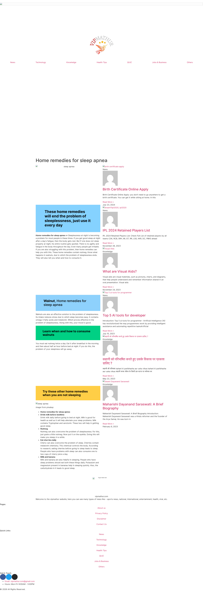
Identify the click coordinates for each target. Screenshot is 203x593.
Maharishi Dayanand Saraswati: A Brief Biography (133, 406)
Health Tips (102, 62)
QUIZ (129, 62)
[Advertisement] (101, 112)
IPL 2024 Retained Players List (126, 230)
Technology (41, 62)
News (12, 62)
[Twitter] (9, 577)
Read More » (108, 202)
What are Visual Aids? (120, 271)
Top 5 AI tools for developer (124, 315)
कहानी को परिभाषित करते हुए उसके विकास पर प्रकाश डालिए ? (133, 361)
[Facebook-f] (3, 577)
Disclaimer (101, 519)
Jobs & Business (159, 62)
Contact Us (101, 524)
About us (101, 508)
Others (190, 62)
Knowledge (71, 62)
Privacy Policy (101, 513)
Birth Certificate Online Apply (125, 189)
